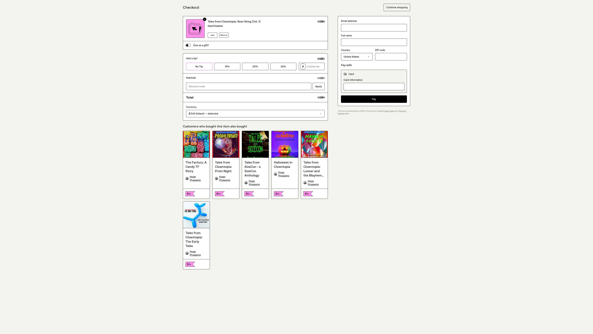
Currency (191, 106)
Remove (223, 35)
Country (345, 50)
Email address (349, 20)
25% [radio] (283, 66)
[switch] (188, 45)
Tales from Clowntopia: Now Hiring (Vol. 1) (234, 21)
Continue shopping (397, 7)
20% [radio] (255, 66)
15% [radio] (227, 66)
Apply (318, 86)
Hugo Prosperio (215, 25)
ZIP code (380, 50)
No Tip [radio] (199, 66)
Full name (346, 35)
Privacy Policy (389, 111)
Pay (374, 99)
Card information (353, 79)
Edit (212, 35)
